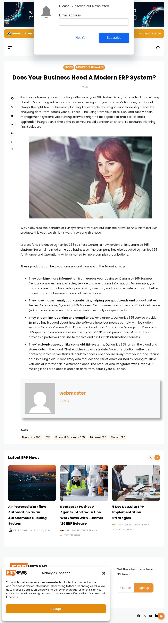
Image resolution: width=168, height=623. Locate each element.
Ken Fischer (20, 530)
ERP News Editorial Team (80, 530)
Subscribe (114, 37)
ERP (48, 437)
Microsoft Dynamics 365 (70, 437)
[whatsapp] (12, 142)
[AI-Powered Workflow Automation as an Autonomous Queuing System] (32, 483)
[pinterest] (12, 116)
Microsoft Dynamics (90, 67)
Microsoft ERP (98, 437)
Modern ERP (118, 437)
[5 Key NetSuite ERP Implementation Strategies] (136, 483)
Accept (55, 609)
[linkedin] (12, 133)
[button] (104, 573)
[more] (12, 148)
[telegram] (12, 124)
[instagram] (150, 615)
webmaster (72, 393)
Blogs (69, 67)
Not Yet (80, 37)
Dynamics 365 (31, 437)
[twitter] (12, 107)
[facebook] (12, 98)
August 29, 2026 (150, 33)
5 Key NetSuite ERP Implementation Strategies (128, 512)
